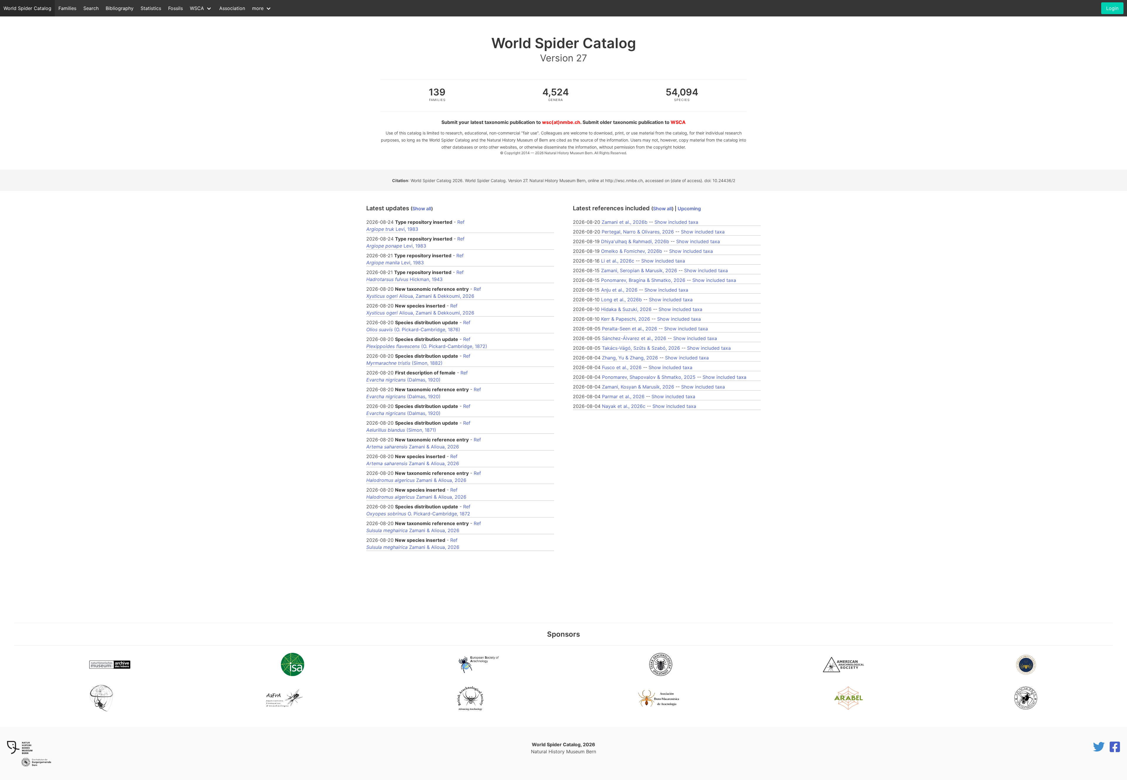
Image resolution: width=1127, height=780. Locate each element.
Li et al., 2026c (617, 261)
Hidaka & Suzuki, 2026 (626, 309)
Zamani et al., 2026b (624, 222)
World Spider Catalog (27, 8)
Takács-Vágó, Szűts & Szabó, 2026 (641, 348)
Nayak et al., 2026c (623, 406)
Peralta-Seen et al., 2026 (629, 329)
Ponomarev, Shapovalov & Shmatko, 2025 (649, 377)
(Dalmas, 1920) (403, 380)
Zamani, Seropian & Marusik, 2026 (639, 270)
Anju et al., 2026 (619, 290)
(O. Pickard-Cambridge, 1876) (413, 329)
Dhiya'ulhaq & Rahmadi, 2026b (635, 241)
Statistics (151, 8)
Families (67, 8)
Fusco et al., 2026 (622, 367)
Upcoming (689, 208)
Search (91, 8)
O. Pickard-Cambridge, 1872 (418, 514)
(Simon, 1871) (401, 430)
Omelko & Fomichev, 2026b (631, 251)
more (258, 8)
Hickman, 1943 (404, 279)
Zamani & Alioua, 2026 (412, 447)
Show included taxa (676, 222)
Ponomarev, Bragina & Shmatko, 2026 (643, 280)
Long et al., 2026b (621, 299)
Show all (421, 208)
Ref (461, 222)
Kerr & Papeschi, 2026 (625, 319)
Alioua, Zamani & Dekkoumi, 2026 (420, 296)
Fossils (175, 8)
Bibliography (120, 8)
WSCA (197, 8)
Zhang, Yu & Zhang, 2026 (630, 358)
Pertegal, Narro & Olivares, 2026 (638, 232)
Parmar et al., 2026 (623, 396)
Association (232, 8)
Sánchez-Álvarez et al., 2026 (634, 338)
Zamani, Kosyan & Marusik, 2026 (638, 387)
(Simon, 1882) (404, 363)
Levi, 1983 (392, 229)
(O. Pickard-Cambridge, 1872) (426, 346)
